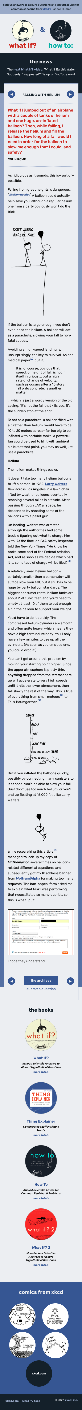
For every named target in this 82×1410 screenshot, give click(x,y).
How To (41, 1184)
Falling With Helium (41, 95)
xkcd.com (39, 1373)
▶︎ (70, 94)
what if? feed (31, 1400)
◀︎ (11, 94)
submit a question (41, 989)
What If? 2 (41, 1247)
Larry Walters (56, 484)
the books (41, 1010)
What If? (41, 1058)
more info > (41, 1072)
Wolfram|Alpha (28, 878)
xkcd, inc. (71, 1400)
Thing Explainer (41, 1121)
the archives (41, 980)
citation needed (19, 194)
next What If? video (27, 69)
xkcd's (46, 9)
